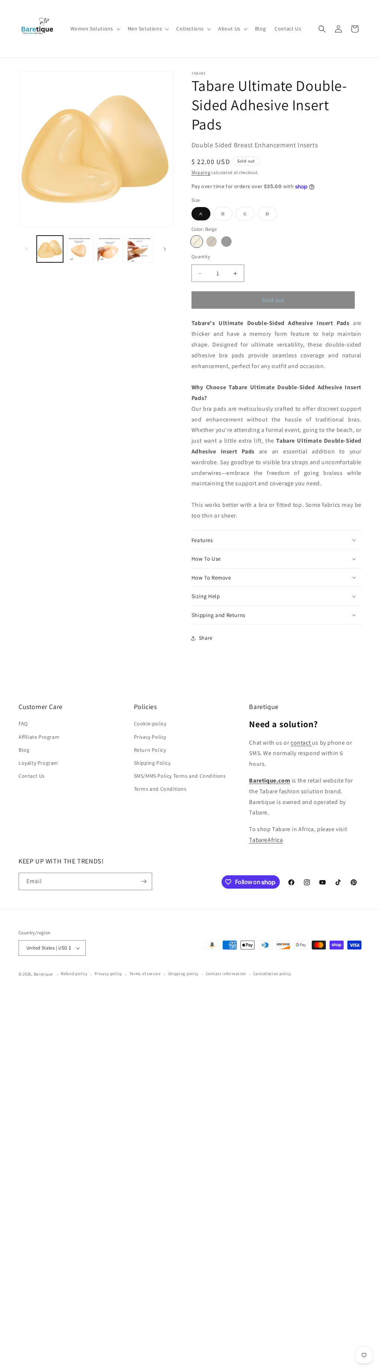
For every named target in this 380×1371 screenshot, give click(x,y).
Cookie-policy (150, 723)
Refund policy (74, 973)
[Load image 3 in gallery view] (110, 249)
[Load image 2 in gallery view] (80, 249)
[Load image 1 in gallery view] (50, 249)
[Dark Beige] (211, 241)
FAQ (23, 723)
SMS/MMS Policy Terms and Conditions (180, 776)
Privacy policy (108, 973)
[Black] (226, 241)
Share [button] (206, 637)
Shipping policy (183, 973)
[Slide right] (165, 249)
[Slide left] (27, 249)
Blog (24, 750)
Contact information (226, 973)
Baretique (43, 974)
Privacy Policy (150, 737)
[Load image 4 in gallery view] (140, 249)
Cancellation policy (272, 973)
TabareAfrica (266, 840)
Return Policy (150, 750)
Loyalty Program (38, 763)
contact (301, 743)
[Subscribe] (143, 881)
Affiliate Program (39, 737)
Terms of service (145, 973)
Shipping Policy (152, 763)
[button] (94, 28)
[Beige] (196, 241)
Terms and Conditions (160, 788)
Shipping (200, 172)
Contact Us (32, 776)
